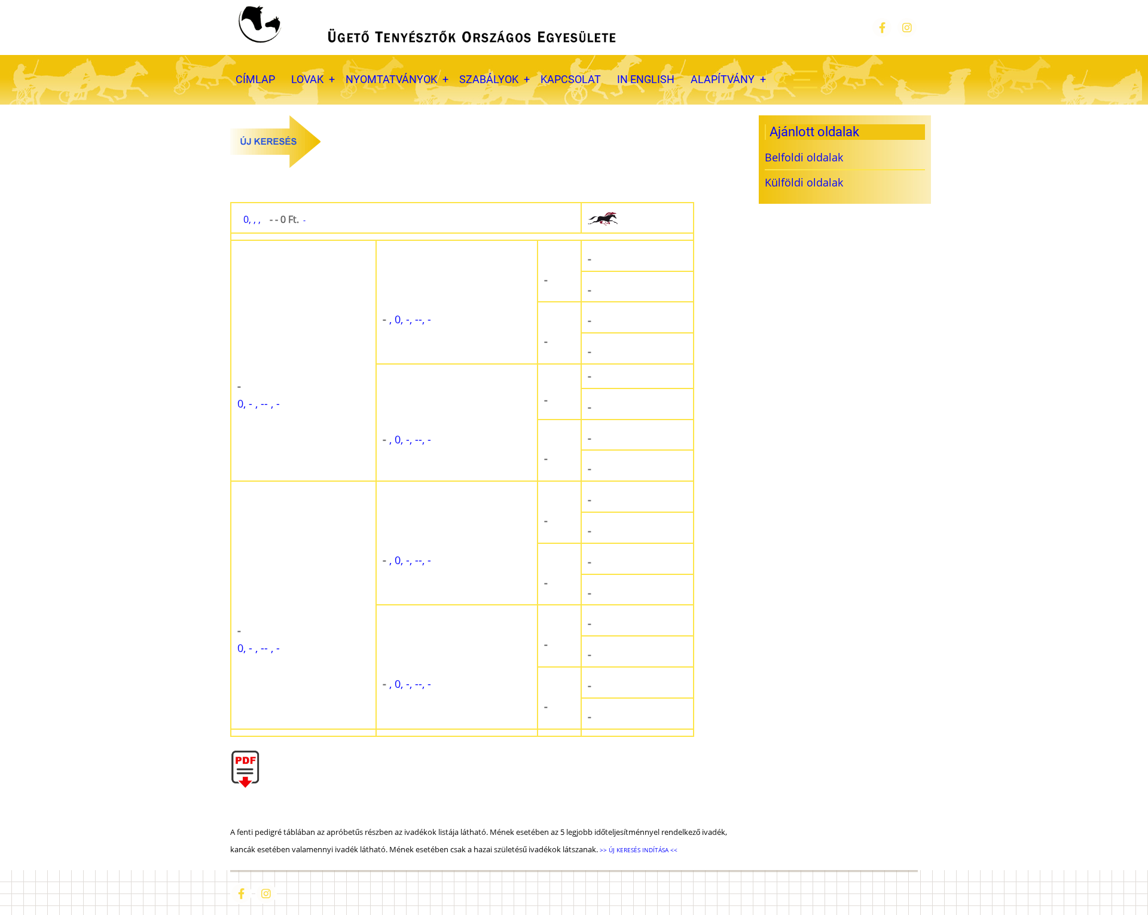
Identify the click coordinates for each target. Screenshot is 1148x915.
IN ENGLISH (645, 79)
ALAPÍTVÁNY (723, 79)
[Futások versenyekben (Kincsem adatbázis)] (637, 218)
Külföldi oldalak (804, 182)
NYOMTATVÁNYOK (391, 79)
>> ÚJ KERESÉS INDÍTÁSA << (637, 850)
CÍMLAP (255, 79)
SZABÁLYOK (488, 79)
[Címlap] (425, 27)
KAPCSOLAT (571, 79)
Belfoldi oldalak (804, 157)
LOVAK (307, 79)
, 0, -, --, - (407, 319)
